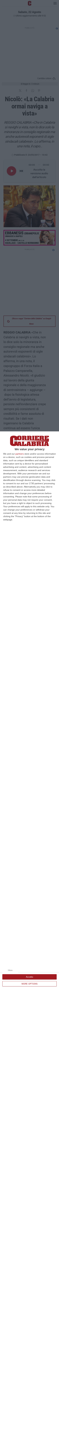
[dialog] (29, 934)
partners (19, 454)
